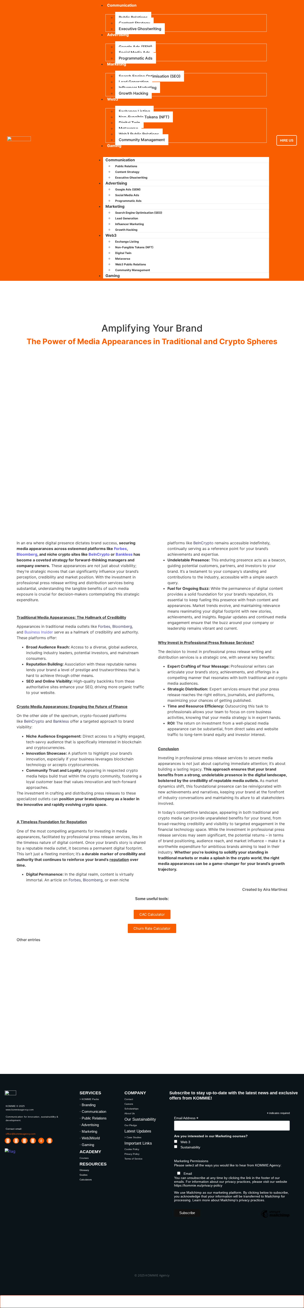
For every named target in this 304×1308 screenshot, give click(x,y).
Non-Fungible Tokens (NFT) (144, 117)
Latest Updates (137, 1131)
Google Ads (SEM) (135, 46)
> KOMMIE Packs (89, 1099)
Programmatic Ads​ (135, 58)
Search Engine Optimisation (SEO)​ (149, 76)
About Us (129, 1113)
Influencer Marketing (138, 87)
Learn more (201, 1200)
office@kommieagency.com (20, 1133)
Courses (84, 1158)
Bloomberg (27, 554)
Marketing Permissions (191, 1161)
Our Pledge (130, 1125)
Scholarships (131, 1108)
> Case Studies (132, 1137)
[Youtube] (16, 1141)
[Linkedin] (8, 1141)
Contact (128, 1099)
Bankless (124, 554)
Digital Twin (129, 122)
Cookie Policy (131, 1149)
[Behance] (49, 1141)
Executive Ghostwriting (140, 28)
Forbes (120, 548)
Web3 (112, 99)
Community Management (142, 139)
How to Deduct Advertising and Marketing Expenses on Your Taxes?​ (129, 991)
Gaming (114, 145)
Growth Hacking (133, 93)
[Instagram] (24, 1141)
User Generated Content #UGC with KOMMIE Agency (103, 952)
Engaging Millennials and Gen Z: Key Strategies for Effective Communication (144, 978)
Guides (83, 1175)
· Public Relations (93, 1118)
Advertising (118, 34)
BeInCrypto (99, 554)
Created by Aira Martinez (264, 889)
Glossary (84, 1170)
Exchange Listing (134, 111)
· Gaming (87, 1145)
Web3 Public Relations (139, 134)
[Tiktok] (41, 1141)
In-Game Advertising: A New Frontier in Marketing (96, 965)
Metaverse (128, 128)
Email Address (186, 1118)
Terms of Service (133, 1158)
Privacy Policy (131, 1154)
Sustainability (190, 1147)
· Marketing (88, 1131)
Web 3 (185, 1142)
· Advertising (89, 1125)
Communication (120, 159)
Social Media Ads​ (134, 52)
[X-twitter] (33, 1141)
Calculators (86, 1179)
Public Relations (133, 17)
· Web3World (90, 1138)
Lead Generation (134, 81)
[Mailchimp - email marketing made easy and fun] (275, 1217)
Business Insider (38, 632)
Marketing (116, 64)
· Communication (93, 1111)
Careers (128, 1104)
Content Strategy (134, 23)
